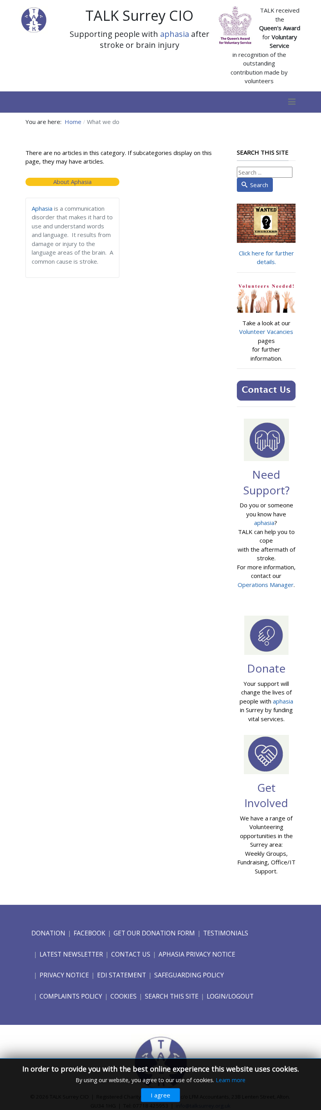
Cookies (123, 996)
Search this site (171, 996)
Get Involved (266, 795)
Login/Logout (230, 996)
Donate (266, 668)
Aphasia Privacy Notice (197, 954)
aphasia (174, 34)
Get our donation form (154, 933)
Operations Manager (266, 585)
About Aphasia (72, 182)
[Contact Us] (266, 390)
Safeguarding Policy (189, 975)
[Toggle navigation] (292, 102)
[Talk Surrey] (34, 19)
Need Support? (266, 482)
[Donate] (266, 634)
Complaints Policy (71, 996)
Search (259, 185)
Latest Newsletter (71, 954)
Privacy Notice (64, 975)
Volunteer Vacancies (266, 331)
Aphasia (42, 208)
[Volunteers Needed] (266, 298)
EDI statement (121, 975)
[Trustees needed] (266, 222)
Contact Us (130, 954)
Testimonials (225, 933)
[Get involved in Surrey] (266, 754)
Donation (48, 933)
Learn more (230, 1080)
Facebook (89, 933)
